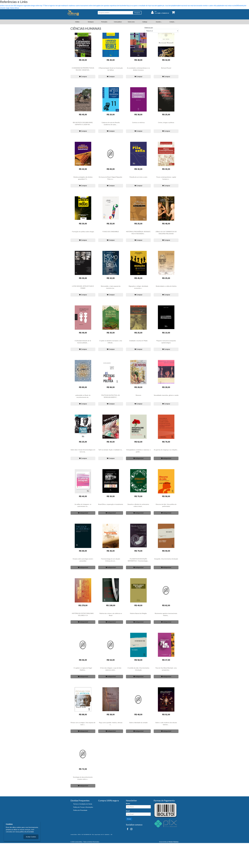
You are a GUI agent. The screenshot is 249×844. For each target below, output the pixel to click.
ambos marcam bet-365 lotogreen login (13, 5)
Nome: (128, 803)
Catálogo (144, 22)
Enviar (129, 819)
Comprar (83, 76)
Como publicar (118, 22)
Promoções (104, 22)
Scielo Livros (131, 22)
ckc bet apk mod (58, 5)
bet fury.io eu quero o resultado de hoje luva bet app (142, 5)
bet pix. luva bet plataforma (169, 5)
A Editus (77, 22)
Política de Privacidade (80, 810)
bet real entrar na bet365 (230, 5)
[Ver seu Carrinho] (173, 12)
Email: (128, 811)
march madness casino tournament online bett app (81, 5)
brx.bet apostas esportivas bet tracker (111, 5)
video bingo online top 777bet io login (40, 5)
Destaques (91, 22)
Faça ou (162, 13)
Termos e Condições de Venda (82, 804)
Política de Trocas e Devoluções (83, 807)
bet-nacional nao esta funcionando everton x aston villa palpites (200, 5)
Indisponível (139, 458)
